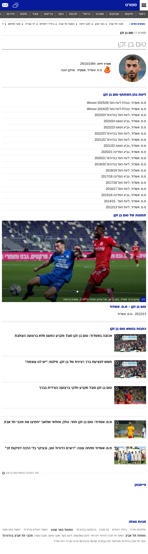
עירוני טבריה (72, 541)
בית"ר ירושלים (47, 24)
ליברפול (95, 536)
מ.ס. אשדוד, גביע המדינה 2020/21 (123, 152)
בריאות (48, 14)
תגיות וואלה (137, 522)
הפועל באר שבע (62, 530)
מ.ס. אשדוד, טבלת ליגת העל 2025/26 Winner (116, 102)
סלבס (23, 14)
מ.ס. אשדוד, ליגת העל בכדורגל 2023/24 (120, 115)
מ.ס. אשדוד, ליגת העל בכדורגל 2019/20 (120, 164)
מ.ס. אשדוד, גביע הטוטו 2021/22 (125, 145)
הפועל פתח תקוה (11, 530)
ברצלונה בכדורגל (86, 530)
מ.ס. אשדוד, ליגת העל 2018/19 (126, 170)
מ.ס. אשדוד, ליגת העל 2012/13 (126, 207)
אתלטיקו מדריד (138, 530)
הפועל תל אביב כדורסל (112, 536)
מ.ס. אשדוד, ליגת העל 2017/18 (126, 182)
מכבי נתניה (40, 536)
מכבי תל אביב (116, 24)
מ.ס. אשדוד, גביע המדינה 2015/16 (123, 195)
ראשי (142, 14)
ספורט (131, 5)
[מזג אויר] (16, 5)
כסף (61, 14)
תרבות (73, 14)
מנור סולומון (14, 24)
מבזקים (114, 14)
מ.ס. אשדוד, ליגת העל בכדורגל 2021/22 (120, 139)
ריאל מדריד (59, 541)
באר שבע (99, 24)
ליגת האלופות (81, 536)
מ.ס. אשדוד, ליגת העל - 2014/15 (125, 201)
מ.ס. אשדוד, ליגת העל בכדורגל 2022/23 (120, 133)
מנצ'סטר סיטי (114, 541)
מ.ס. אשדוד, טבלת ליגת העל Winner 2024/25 (116, 109)
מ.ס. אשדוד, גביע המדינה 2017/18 (123, 176)
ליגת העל (66, 536)
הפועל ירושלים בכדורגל (36, 530)
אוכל (35, 14)
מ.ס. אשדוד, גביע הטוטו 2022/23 (125, 127)
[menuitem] (129, 14)
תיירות (10, 14)
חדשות (129, 14)
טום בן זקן (126, 33)
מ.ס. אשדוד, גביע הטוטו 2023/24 (125, 121)
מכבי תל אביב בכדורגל (17, 535)
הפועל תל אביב (67, 24)
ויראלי (86, 14)
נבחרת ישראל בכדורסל (92, 541)
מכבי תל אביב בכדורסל (134, 541)
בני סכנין (104, 530)
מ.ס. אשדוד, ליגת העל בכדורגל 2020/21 (120, 158)
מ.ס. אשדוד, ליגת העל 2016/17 (126, 188)
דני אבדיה (30, 24)
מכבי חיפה (84, 24)
